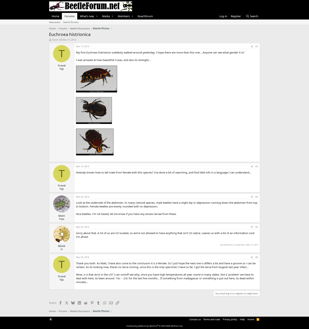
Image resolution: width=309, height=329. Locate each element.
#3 (256, 166)
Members (124, 16)
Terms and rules (211, 319)
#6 (256, 257)
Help (242, 319)
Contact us (195, 319)
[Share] (251, 47)
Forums (70, 16)
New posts (54, 22)
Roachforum (145, 16)
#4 (256, 196)
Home (55, 16)
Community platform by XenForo (154, 326)
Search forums (71, 22)
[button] (96, 16)
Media (106, 16)
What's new (87, 16)
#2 (256, 46)
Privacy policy (230, 319)
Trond (55, 39)
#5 (256, 227)
